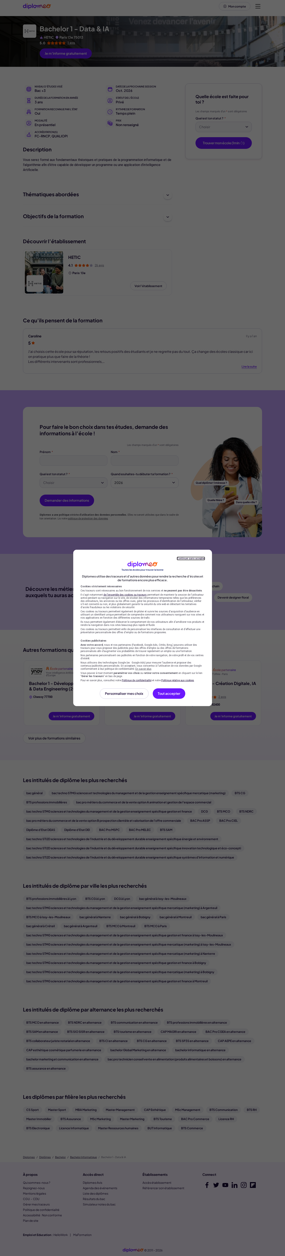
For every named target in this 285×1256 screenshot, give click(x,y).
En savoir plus (143, 668)
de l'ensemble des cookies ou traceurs (125, 594)
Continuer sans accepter (191, 558)
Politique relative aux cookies (177, 680)
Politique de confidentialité (136, 680)
